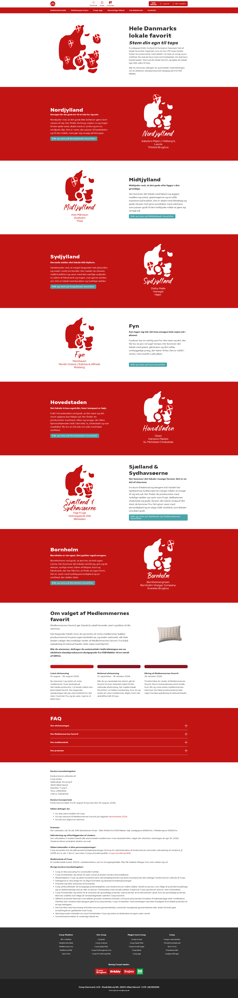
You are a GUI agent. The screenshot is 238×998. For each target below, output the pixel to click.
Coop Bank (136, 950)
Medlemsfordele (66, 943)
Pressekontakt (172, 950)
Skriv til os (172, 947)
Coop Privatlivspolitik (101, 954)
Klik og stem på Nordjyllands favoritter (74, 138)
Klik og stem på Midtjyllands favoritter (152, 216)
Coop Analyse (101, 943)
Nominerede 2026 (118, 816)
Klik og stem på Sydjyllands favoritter (73, 286)
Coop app (137, 954)
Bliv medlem (180, 4)
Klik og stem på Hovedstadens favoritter (74, 436)
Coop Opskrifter (101, 947)
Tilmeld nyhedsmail (172, 943)
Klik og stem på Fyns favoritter (148, 364)
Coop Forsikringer (136, 947)
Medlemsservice (66, 947)
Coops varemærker (172, 939)
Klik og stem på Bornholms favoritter (72, 583)
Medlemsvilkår (66, 950)
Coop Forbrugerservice (101, 950)
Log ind (166, 4)
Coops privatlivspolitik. (119, 853)
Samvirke (66, 954)
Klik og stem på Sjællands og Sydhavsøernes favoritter (155, 517)
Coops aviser (136, 939)
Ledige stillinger (172, 954)
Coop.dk (101, 939)
